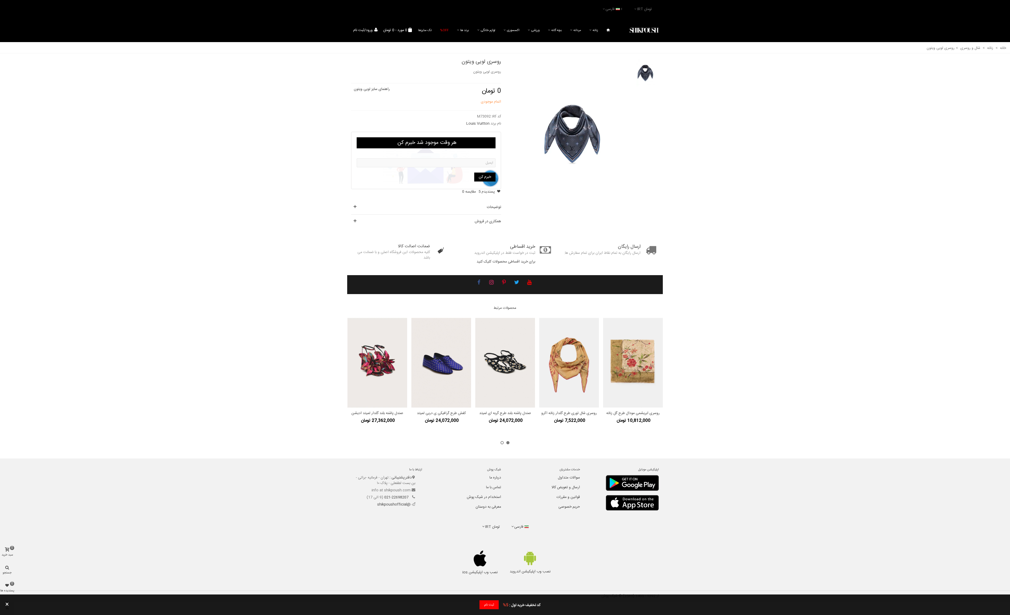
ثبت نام (489, 604)
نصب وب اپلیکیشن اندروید (530, 571)
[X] (516, 283)
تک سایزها (425, 30)
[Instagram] (491, 283)
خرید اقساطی (522, 246)
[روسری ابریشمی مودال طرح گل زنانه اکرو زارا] (633, 362)
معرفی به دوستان (488, 507)
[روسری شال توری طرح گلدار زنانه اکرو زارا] (569, 362)
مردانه (577, 30)
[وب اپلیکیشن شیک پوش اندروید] (530, 558)
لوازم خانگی (488, 30)
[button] (507, 442)
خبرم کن (485, 177)
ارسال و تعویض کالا (566, 487)
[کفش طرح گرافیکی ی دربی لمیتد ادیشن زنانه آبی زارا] (441, 362)
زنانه (595, 30)
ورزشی (535, 30)
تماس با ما (493, 487)
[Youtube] (529, 283)
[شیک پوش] (644, 30)
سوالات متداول (569, 478)
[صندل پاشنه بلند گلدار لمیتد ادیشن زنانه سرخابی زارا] (377, 362)
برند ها (464, 30)
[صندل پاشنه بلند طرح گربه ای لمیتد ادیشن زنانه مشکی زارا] (505, 362)
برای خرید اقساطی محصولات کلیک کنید (506, 262)
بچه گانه (556, 30)
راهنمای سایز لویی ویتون (372, 89)
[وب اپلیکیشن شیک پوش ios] (480, 558)
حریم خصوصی (569, 507)
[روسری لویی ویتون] (572, 132)
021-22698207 (397, 497)
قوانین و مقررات (568, 497)
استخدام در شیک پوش (484, 497)
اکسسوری (513, 30)
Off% (444, 30)
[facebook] (478, 283)
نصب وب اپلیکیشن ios (480, 572)
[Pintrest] (504, 283)
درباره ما (495, 478)
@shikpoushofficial (394, 504)
